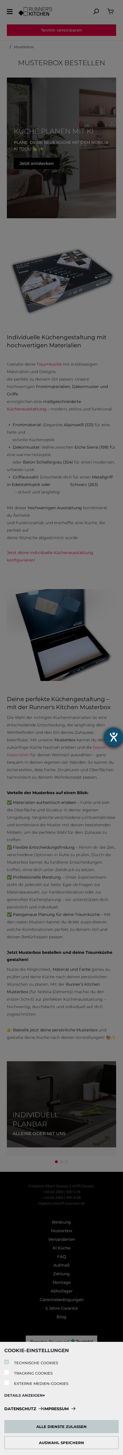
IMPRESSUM (56, 1408)
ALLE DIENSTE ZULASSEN (61, 1426)
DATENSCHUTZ (20, 1408)
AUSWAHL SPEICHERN (61, 1442)
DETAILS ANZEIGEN (23, 1395)
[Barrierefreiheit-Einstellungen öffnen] (113, 737)
